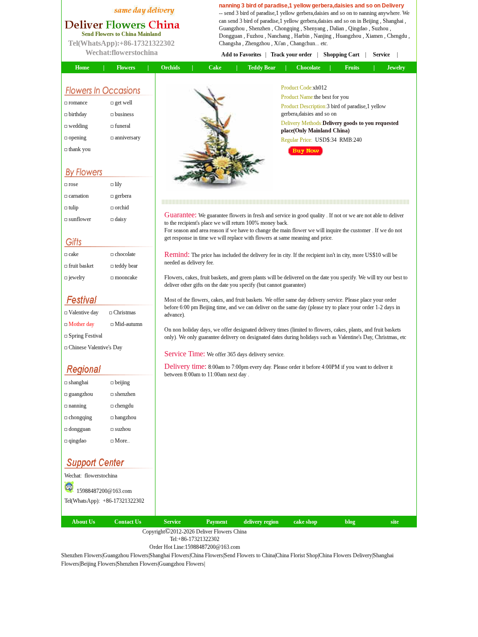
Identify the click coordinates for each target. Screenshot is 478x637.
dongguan (80, 429)
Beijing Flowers (98, 564)
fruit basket (81, 266)
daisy (120, 219)
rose (73, 184)
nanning (77, 405)
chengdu (124, 405)
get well (123, 102)
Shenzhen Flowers (81, 555)
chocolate (125, 254)
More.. (122, 440)
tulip (72, 207)
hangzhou (125, 417)
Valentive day (83, 312)
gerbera (122, 196)
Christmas (124, 312)
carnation (78, 196)
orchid (121, 207)
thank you (80, 149)
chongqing (80, 417)
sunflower (79, 219)
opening (77, 137)
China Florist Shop (297, 555)
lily (118, 184)
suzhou (123, 429)
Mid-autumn (128, 324)
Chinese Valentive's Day (95, 347)
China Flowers (206, 555)
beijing (122, 382)
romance (78, 102)
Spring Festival (85, 335)
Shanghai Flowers (169, 555)
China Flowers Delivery (345, 555)
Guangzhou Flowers (125, 555)
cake (73, 254)
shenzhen (125, 394)
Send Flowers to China (249, 555)
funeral (122, 126)
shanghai (78, 382)
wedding (78, 126)
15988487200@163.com (212, 547)
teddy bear (126, 266)
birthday (78, 114)
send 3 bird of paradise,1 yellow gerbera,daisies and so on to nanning (300, 13)
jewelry (77, 277)
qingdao (77, 440)
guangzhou (81, 394)
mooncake (126, 277)
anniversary (128, 137)
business (124, 114)
